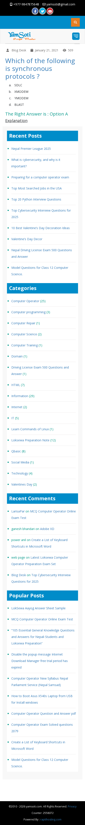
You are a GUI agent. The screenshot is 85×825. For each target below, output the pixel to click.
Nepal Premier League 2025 (31, 149)
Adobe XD (47, 529)
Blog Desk (18, 575)
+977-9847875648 (25, 4)
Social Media (20, 462)
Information (19, 396)
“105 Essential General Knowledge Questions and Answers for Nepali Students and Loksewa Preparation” (43, 636)
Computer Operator (25, 301)
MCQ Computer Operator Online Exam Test (42, 619)
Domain (17, 356)
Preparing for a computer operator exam (40, 177)
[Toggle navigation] (76, 36)
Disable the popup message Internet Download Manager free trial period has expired (39, 660)
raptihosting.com (50, 819)
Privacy (72, 806)
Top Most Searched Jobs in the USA (36, 188)
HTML (15, 385)
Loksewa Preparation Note (30, 440)
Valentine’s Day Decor (26, 239)
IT (12, 418)
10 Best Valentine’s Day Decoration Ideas (40, 228)
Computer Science (24, 334)
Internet (16, 407)
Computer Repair (23, 323)
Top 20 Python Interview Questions (36, 199)
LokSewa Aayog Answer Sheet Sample (38, 608)
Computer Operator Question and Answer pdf (43, 713)
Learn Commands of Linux (30, 429)
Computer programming (28, 312)
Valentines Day (21, 484)
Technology (19, 473)
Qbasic (16, 451)
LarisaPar (18, 511)
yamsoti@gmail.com (60, 4)
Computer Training (24, 345)
